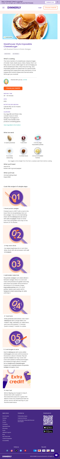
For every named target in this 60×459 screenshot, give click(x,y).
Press (3, 430)
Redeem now (50, 2)
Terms (4, 420)
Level (5, 99)
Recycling (4, 428)
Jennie (25, 80)
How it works (5, 416)
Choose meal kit (50, 8)
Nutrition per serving (11, 104)
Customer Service (22, 418)
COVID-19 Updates (7, 438)
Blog (3, 434)
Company (5, 424)
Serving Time (8, 93)
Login (40, 8)
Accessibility (5, 440)
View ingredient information (12, 125)
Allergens (7, 112)
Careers (4, 418)
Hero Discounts (6, 436)
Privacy (4, 422)
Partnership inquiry (22, 416)
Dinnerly (14, 8)
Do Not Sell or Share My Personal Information (26, 420)
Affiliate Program (6, 432)
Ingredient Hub (6, 426)
